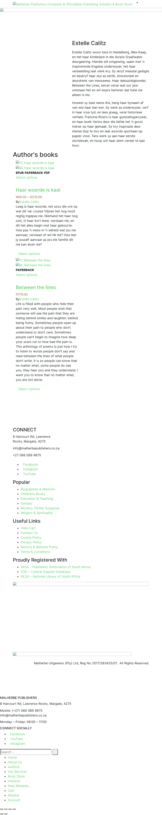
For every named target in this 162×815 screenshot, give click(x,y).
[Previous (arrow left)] (1, 813)
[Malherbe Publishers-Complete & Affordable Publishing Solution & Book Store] (72, 4)
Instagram (30, 469)
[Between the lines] (33, 260)
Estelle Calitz (29, 202)
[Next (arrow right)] (5, 813)
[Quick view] (17, 185)
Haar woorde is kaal (38, 190)
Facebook (30, 464)
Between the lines (36, 287)
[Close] (1, 693)
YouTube (29, 474)
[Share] (9, 809)
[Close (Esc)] (14, 809)
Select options (26, 177)
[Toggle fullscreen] (5, 809)
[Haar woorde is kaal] (35, 162)
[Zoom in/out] (1, 809)
